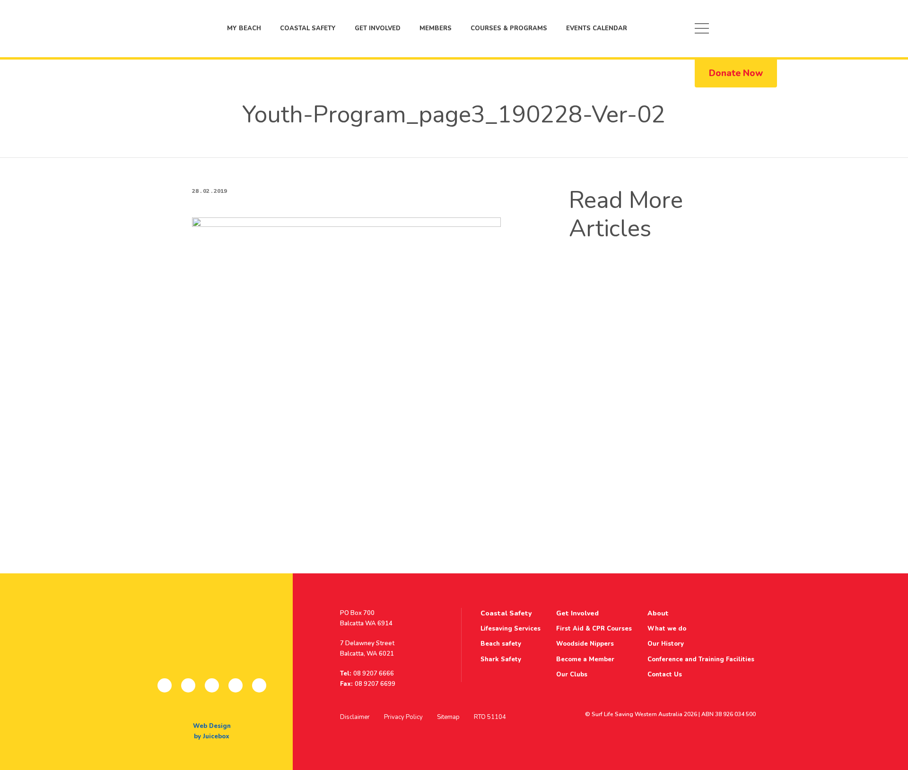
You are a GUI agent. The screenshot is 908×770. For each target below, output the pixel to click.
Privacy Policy (403, 717)
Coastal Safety (308, 28)
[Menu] (702, 28)
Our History (665, 644)
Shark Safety (500, 659)
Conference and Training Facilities (700, 659)
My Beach (154, 28)
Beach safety (500, 644)
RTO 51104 (490, 717)
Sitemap (448, 717)
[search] (763, 28)
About (658, 613)
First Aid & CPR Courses (594, 628)
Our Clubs (571, 674)
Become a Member (585, 659)
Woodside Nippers (585, 644)
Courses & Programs (509, 28)
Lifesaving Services (510, 628)
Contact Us (664, 674)
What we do (666, 628)
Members (435, 28)
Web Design (212, 726)
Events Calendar (596, 28)
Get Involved (378, 28)
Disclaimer (355, 717)
